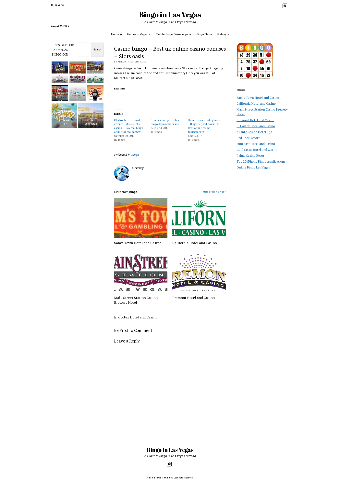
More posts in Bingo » (214, 191)
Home (115, 34)
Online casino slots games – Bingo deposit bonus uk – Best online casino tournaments (204, 126)
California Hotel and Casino (194, 242)
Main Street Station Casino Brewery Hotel (136, 300)
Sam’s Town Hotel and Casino (137, 242)
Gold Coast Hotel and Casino (257, 149)
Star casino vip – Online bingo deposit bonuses (165, 122)
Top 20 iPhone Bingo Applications (261, 161)
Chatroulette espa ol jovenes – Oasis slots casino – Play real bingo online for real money (128, 126)
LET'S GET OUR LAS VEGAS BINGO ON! (63, 50)
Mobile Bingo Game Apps (172, 34)
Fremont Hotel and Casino (193, 297)
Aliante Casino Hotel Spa (254, 132)
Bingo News (204, 34)
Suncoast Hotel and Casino (256, 143)
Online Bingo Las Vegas (253, 167)
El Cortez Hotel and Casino (135, 317)
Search (97, 49)
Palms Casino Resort (251, 155)
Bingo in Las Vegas (170, 14)
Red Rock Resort (248, 138)
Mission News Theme (158, 477)
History (221, 34)
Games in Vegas (137, 34)
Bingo (135, 155)
